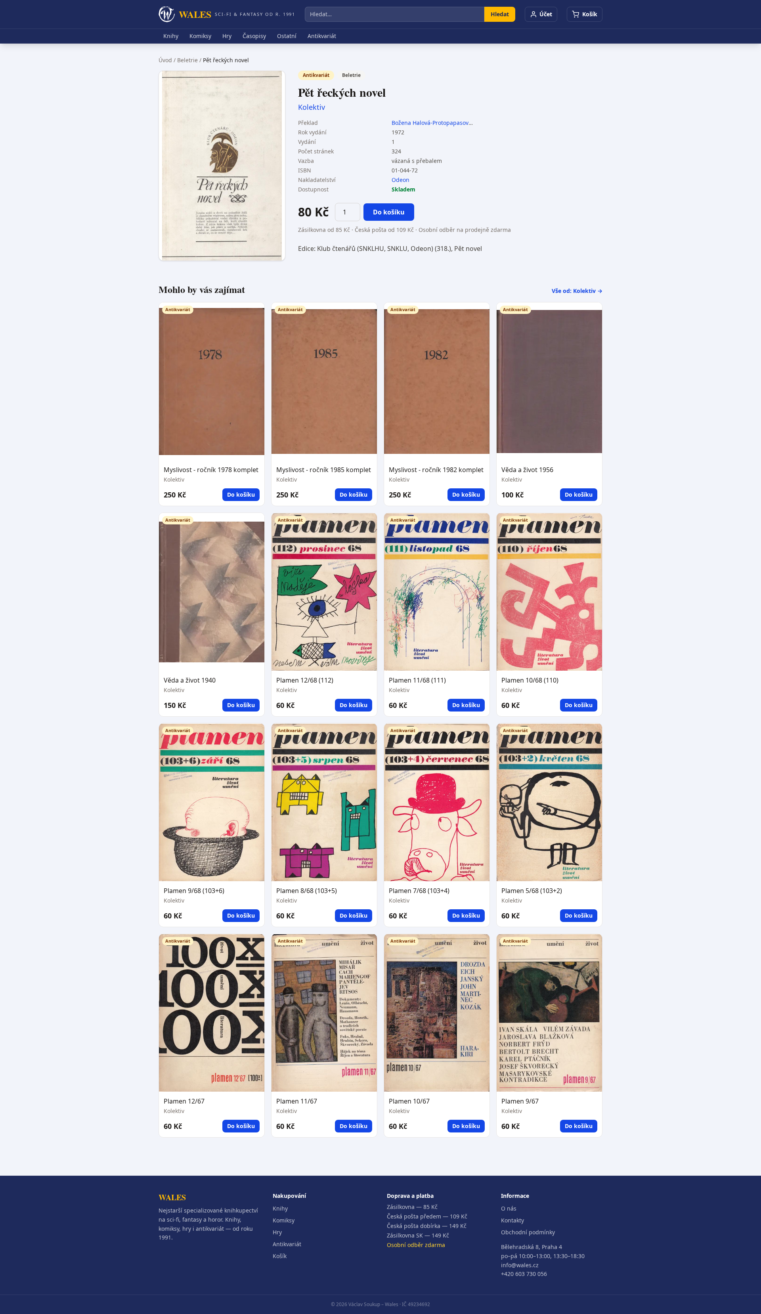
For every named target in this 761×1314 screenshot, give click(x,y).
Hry (226, 36)
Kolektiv (311, 107)
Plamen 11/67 (296, 1101)
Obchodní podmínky (528, 1232)
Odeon (400, 180)
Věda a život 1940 (190, 680)
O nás (508, 1208)
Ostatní (286, 36)
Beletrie (187, 60)
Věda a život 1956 (527, 469)
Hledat (500, 14)
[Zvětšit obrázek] (222, 166)
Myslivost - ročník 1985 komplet (323, 469)
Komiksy (200, 36)
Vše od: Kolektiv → (577, 291)
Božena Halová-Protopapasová (432, 122)
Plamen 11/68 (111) (417, 680)
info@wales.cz (520, 1265)
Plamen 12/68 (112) (304, 680)
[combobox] (394, 14)
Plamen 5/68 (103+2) (531, 890)
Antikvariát (322, 36)
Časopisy (254, 36)
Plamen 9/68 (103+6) (194, 890)
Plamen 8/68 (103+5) (306, 890)
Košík (280, 1256)
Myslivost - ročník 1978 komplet (211, 469)
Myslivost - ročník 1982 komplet (436, 469)
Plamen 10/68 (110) (529, 680)
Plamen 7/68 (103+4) (419, 890)
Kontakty (512, 1220)
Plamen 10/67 (409, 1101)
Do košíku (389, 212)
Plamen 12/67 (184, 1101)
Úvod (165, 60)
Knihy (170, 36)
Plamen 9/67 (520, 1101)
